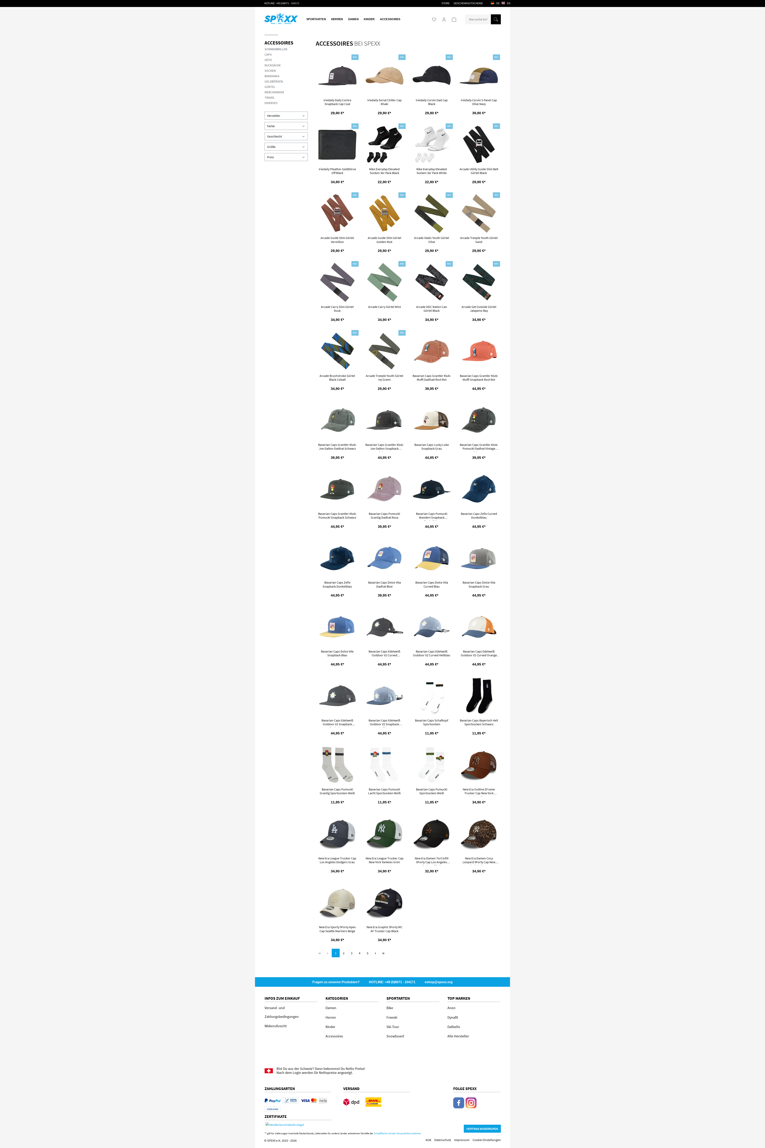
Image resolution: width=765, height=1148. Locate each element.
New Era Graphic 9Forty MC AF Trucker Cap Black (384, 929)
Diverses (271, 103)
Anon (451, 1007)
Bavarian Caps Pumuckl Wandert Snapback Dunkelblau (431, 516)
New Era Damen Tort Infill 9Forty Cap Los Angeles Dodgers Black (431, 860)
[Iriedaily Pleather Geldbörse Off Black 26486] (337, 144)
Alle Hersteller (458, 1036)
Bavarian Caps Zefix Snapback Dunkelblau (337, 584)
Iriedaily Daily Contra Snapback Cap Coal (337, 102)
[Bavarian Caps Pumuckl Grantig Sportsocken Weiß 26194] (337, 764)
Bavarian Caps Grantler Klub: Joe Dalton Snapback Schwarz (384, 447)
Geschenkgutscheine (468, 3)
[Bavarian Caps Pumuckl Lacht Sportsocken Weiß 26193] (384, 764)
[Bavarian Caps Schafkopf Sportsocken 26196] (431, 696)
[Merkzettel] (434, 19)
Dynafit (452, 1017)
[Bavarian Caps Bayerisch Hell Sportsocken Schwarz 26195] (478, 696)
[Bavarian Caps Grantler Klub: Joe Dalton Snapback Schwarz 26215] (384, 420)
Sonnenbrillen (276, 49)
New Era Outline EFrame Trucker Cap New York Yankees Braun (479, 791)
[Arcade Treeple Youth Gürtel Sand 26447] (478, 213)
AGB (428, 1140)
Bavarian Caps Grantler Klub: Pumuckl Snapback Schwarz (337, 515)
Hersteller (273, 116)
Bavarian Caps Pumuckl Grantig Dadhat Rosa (384, 515)
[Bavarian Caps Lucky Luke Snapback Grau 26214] (431, 420)
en (508, 3)
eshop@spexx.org (439, 982)
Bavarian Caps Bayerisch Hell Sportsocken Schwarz (479, 722)
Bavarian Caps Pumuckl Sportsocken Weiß (431, 791)
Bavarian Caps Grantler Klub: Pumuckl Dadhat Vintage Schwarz (479, 447)
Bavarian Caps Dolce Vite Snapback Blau (337, 653)
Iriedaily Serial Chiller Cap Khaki (384, 102)
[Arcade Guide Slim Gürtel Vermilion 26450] (337, 213)
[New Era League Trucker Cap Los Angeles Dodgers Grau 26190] (337, 833)
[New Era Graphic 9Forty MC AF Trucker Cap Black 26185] (384, 902)
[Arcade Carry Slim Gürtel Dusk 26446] (337, 282)
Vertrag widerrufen (482, 1129)
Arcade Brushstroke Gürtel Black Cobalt (337, 377)
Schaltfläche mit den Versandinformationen (397, 1133)
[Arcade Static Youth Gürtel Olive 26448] (431, 213)
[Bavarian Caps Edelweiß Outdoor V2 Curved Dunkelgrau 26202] (384, 627)
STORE (445, 3)
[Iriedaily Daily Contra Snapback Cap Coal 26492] (337, 75)
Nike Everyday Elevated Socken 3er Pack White (431, 171)
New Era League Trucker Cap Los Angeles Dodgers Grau (337, 860)
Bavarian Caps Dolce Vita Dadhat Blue (384, 584)
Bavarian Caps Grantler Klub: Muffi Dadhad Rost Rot (432, 377)
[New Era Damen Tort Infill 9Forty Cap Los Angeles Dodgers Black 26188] (431, 833)
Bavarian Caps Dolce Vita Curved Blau (431, 584)
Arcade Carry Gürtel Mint (384, 307)
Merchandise (274, 92)
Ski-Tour (392, 1026)
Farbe (271, 126)
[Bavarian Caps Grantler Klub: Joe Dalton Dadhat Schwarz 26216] (337, 420)
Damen (331, 1007)
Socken (270, 71)
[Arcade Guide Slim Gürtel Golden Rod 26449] (384, 213)
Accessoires (279, 42)
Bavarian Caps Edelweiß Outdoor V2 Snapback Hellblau (384, 722)
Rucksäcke (273, 65)
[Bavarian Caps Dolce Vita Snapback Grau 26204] (478, 558)
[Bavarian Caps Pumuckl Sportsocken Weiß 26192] (431, 764)
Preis (270, 157)
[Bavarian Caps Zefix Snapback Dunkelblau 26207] (337, 558)
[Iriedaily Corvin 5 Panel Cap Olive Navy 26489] (478, 75)
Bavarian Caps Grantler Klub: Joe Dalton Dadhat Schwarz (337, 446)
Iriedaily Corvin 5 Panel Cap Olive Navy (479, 102)
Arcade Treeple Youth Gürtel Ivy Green (384, 377)
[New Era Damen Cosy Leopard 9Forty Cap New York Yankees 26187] (478, 833)
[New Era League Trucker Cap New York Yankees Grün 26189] (384, 833)
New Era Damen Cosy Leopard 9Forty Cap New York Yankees (479, 860)
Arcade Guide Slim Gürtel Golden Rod (384, 240)
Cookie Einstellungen (487, 1140)
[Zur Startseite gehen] (278, 18)
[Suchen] (496, 19)
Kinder (330, 1026)
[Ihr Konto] (444, 19)
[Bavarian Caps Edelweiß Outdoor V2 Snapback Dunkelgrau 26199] (337, 696)
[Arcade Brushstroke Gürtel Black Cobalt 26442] (337, 351)
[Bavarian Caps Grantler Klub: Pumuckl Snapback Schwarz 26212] (337, 489)
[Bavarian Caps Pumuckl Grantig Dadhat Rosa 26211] (384, 489)
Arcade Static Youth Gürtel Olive (431, 240)
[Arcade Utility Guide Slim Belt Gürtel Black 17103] (478, 144)
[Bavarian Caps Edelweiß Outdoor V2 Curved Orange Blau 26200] (478, 627)
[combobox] (478, 19)
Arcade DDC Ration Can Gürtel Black (431, 309)
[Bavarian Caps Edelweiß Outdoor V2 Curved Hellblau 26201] (431, 627)
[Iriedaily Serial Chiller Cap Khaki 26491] (384, 75)
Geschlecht (274, 136)
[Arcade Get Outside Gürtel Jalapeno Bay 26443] (478, 282)
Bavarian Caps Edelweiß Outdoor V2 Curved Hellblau (431, 653)
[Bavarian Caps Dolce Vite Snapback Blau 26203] (337, 627)
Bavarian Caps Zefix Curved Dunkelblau (479, 515)
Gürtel (270, 87)
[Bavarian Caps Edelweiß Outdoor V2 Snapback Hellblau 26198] (384, 696)
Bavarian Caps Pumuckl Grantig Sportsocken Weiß (337, 791)
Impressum (461, 1140)
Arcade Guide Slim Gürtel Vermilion (337, 240)
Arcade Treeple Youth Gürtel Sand (479, 240)
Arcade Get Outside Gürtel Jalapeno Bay (479, 309)
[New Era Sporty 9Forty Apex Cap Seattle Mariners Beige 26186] (337, 902)
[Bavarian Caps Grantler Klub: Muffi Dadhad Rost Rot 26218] (431, 351)
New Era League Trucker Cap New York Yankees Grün (384, 860)
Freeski (391, 1017)
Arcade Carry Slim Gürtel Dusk (337, 309)
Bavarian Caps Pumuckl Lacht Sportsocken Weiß (384, 791)
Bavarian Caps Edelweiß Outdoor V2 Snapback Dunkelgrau (337, 722)
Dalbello (453, 1026)
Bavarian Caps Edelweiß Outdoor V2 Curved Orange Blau (479, 654)
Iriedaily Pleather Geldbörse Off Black (337, 171)
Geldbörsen (274, 81)
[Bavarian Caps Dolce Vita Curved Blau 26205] (431, 558)
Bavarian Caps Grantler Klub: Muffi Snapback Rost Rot (479, 377)
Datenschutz (442, 1140)
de (498, 3)
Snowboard (395, 1036)
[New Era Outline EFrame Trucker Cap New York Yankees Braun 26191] (478, 764)
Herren (331, 1017)
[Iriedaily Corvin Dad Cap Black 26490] (431, 75)
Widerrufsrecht (276, 1026)
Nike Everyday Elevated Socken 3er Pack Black (384, 171)
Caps (268, 54)
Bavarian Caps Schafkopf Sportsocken (431, 722)
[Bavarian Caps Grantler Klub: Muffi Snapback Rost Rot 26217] (478, 351)
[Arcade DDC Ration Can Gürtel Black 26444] (431, 282)
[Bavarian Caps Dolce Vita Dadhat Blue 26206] (384, 558)
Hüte (268, 60)
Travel (270, 97)
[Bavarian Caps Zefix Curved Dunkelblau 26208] (478, 489)
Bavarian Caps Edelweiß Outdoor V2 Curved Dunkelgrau (384, 654)
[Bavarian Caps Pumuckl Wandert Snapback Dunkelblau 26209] (431, 489)
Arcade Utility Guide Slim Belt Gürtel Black (479, 171)
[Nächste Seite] (376, 953)
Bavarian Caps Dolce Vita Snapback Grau (479, 584)
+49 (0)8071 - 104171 (287, 3)
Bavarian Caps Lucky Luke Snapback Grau (431, 446)
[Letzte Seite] (383, 953)
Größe (271, 147)
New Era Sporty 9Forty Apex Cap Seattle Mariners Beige (337, 929)
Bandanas (272, 76)
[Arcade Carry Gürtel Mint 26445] (384, 282)
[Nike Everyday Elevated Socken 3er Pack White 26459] (431, 144)
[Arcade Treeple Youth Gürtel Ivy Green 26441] (384, 351)
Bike (389, 1007)
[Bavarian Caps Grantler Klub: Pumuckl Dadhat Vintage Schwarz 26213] (478, 420)
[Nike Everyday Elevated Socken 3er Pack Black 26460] (384, 144)
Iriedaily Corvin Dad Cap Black (432, 102)
